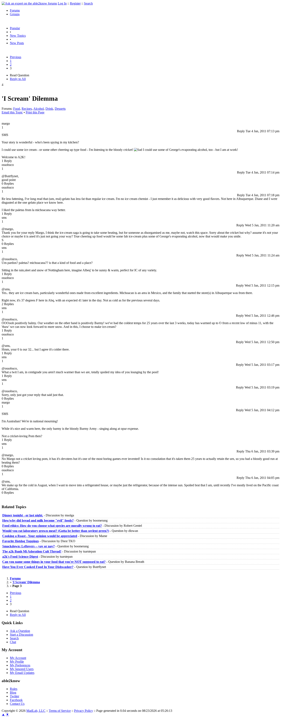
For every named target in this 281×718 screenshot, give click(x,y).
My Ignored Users (22, 669)
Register (75, 3)
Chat (13, 642)
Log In (62, 3)
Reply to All (18, 79)
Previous (15, 57)
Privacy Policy (83, 710)
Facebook (16, 700)
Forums (15, 10)
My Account (18, 658)
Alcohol (38, 108)
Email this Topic (12, 112)
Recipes (27, 108)
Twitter (14, 696)
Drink (49, 108)
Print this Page (35, 112)
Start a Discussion (21, 634)
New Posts (17, 43)
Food (16, 108)
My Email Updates (22, 672)
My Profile (17, 661)
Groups (15, 14)
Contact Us (17, 703)
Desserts (60, 108)
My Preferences (20, 665)
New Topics (18, 35)
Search (88, 3)
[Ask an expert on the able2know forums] (29, 3)
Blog (13, 692)
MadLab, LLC (35, 710)
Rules (13, 689)
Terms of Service (60, 710)
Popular (15, 28)
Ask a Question (20, 631)
